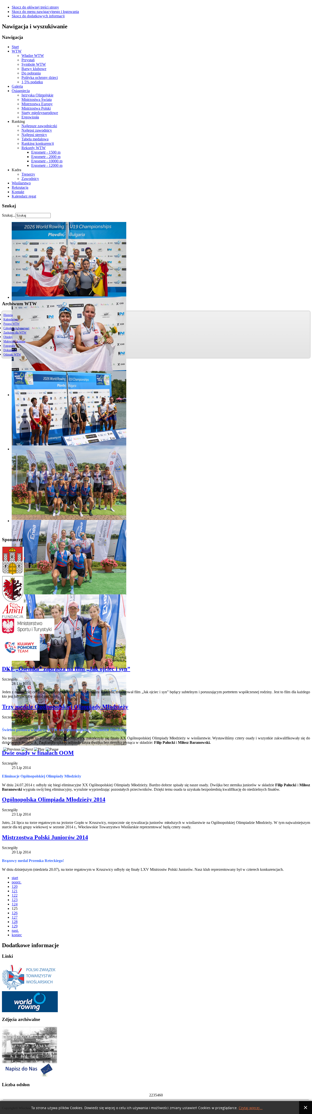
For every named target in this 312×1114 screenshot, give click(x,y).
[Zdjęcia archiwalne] (29, 1062)
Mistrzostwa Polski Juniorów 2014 (45, 837)
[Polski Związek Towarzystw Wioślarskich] (30, 990)
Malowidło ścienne (14, 341)
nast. (15, 930)
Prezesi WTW (11, 324)
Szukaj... (8, 215)
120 (15, 886)
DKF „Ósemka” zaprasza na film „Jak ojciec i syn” (66, 669)
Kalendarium (10, 319)
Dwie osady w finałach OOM (38, 753)
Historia (8, 315)
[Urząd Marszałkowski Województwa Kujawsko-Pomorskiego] (13, 601)
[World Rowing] (30, 1011)
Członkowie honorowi (16, 328)
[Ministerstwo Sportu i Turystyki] (28, 633)
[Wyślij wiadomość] (28, 1076)
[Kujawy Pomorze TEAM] (21, 659)
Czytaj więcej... (251, 1108)
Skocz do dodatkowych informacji (38, 16)
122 (15, 895)
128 (15, 922)
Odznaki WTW (12, 354)
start (15, 878)
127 (15, 917)
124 (15, 904)
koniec (17, 935)
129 (15, 926)
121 (15, 891)
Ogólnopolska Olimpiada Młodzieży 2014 (53, 799)
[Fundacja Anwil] (14, 617)
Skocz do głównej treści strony (35, 7)
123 (15, 900)
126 (15, 913)
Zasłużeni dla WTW (14, 332)
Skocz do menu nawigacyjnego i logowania (45, 12)
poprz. (16, 882)
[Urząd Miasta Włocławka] (13, 573)
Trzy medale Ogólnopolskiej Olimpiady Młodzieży (65, 707)
